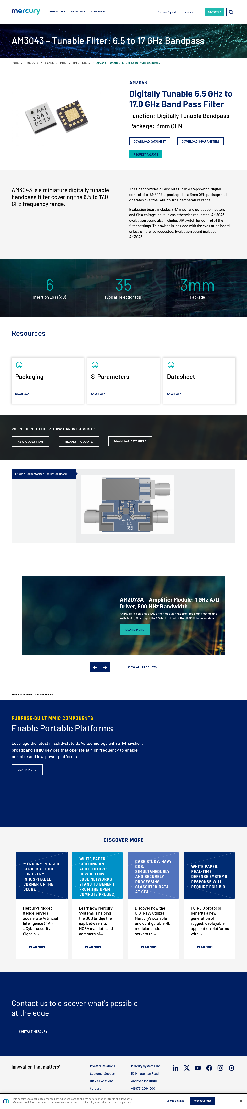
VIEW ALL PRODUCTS (142, 667)
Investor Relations (102, 1066)
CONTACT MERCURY (33, 1031)
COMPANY (96, 11)
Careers (95, 1088)
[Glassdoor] (232, 1068)
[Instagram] (220, 1068)
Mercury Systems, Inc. (146, 1066)
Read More (37, 947)
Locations (189, 12)
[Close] (241, 1101)
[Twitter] (187, 1068)
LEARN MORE (134, 629)
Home (15, 62)
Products (31, 62)
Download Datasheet (150, 141)
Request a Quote (79, 441)
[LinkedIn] (176, 1068)
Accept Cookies (202, 1100)
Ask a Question (30, 441)
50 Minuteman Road (145, 1073)
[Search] (230, 12)
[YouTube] (198, 1068)
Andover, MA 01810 (144, 1081)
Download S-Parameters (200, 141)
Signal (49, 62)
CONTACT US (214, 12)
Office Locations (101, 1081)
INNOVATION (56, 11)
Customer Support (167, 12)
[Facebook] (209, 1068)
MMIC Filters (81, 62)
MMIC (63, 62)
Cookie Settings (175, 1100)
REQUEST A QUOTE (146, 154)
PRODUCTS (77, 11)
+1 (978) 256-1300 (143, 1088)
